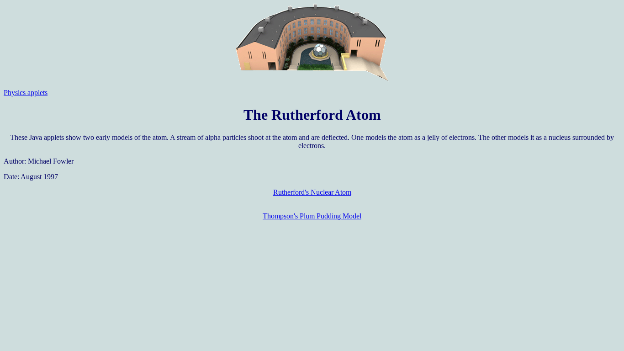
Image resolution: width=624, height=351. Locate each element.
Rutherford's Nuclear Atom (312, 192)
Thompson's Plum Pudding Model (312, 216)
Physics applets (26, 92)
